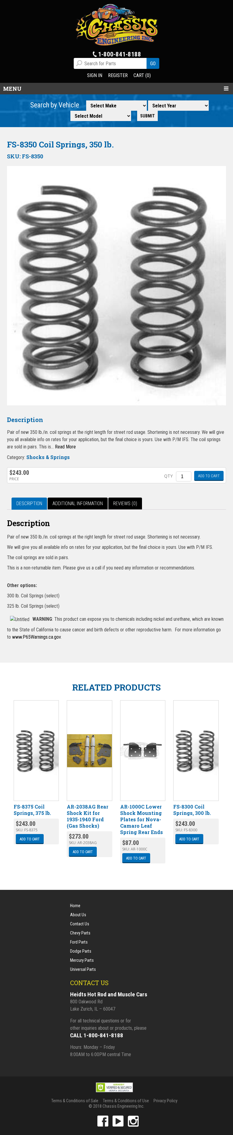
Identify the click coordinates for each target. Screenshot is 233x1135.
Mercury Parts (82, 960)
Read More (65, 447)
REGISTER (118, 75)
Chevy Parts (80, 933)
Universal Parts (83, 969)
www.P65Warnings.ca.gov (36, 637)
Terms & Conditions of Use (126, 1100)
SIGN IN (94, 75)
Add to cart (209, 476)
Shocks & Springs (48, 457)
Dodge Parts (80, 951)
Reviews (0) (125, 503)
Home (75, 905)
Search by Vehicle (54, 105)
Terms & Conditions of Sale (74, 1100)
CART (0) (142, 75)
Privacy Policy (165, 1100)
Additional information (77, 503)
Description (29, 503)
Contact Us (79, 923)
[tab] (29, 504)
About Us (78, 914)
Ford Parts (79, 942)
